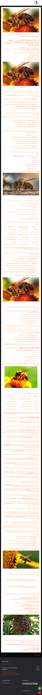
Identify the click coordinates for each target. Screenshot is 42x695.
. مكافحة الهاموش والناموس (32, 169)
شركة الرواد (35, 311)
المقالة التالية (4, 655)
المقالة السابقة (37, 655)
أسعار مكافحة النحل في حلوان (29, 347)
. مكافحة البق (34, 160)
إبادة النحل (20, 644)
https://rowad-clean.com (27, 649)
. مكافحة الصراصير (34, 158)
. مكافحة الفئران (34, 162)
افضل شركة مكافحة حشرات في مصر (32, 36)
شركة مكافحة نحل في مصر (29, 417)
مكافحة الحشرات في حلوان (13, 644)
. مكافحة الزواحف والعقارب (32, 166)
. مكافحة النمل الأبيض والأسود (31, 164)
